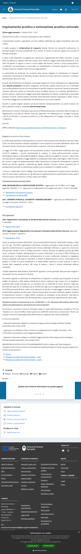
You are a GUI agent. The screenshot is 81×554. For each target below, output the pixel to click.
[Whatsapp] (65, 9)
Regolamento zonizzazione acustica (19, 192)
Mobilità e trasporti (27, 489)
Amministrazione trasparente (46, 505)
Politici (3, 478)
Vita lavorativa (26, 471)
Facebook (8, 374)
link (59, 542)
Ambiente (44, 480)
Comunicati (64, 468)
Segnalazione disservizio (29, 511)
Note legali (44, 517)
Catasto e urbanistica (28, 482)
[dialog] (40, 542)
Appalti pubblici (26, 478)
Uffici (3, 471)
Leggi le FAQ (25, 515)
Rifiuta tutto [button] (48, 546)
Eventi (63, 484)
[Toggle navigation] (4, 9)
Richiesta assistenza (28, 518)
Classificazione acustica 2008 (17, 195)
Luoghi (63, 481)
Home (4, 18)
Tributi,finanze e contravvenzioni (46, 475)
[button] (40, 550)
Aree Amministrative (8, 468)
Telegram (35, 374)
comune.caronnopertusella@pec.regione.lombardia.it (19, 527)
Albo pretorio (45, 510)
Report (8, 354)
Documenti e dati (7, 485)
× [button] (79, 532)
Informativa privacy (47, 514)
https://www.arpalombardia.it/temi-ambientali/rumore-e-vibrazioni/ (40, 127)
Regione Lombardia (9, 3)
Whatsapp (25, 374)
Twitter (16, 374)
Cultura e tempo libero (28, 468)
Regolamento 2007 (13, 226)
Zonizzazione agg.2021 (14, 206)
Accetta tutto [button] (33, 546)
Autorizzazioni (45, 490)
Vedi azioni (5, 378)
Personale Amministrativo (10, 482)
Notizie (63, 464)
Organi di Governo (7, 464)
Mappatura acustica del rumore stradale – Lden (23, 357)
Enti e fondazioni (6, 475)
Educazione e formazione (49, 464)
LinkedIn (44, 374)
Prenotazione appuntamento (26, 506)
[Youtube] (60, 9)
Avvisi (63, 471)
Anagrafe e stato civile (28, 464)
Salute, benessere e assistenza (47, 485)
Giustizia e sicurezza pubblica (48, 469)
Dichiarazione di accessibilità (46, 522)
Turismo (23, 485)
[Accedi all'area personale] (72, 3)
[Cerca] (77, 9)
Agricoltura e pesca (47, 493)
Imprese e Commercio (28, 475)
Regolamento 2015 (13, 238)
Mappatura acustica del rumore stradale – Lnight (24, 359)
